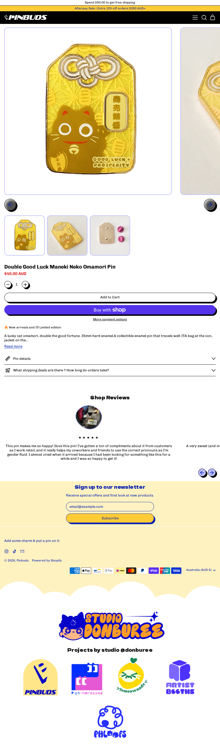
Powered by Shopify (47, 560)
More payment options (110, 319)
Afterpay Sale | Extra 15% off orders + (110, 8)
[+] (25, 284)
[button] (204, 18)
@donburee (136, 649)
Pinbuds (22, 560)
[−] (7, 284)
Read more (13, 346)
